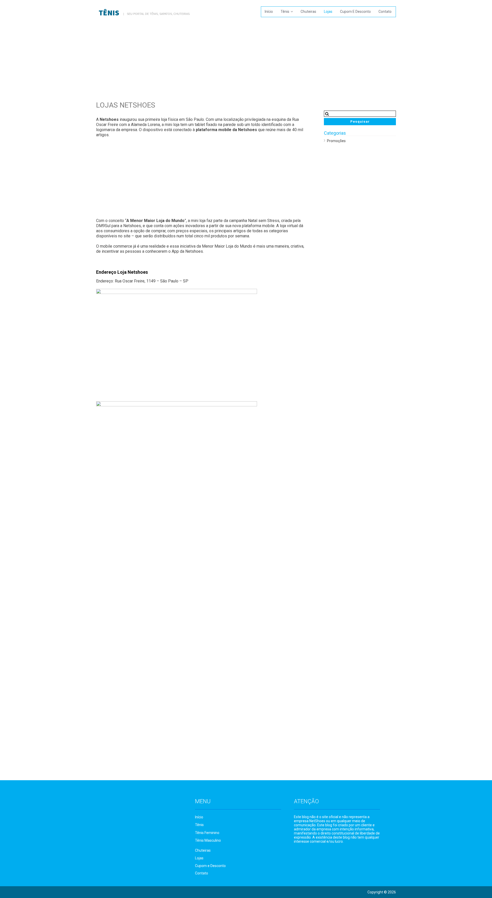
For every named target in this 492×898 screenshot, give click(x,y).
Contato (385, 11)
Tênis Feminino (207, 833)
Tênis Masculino (208, 840)
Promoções (336, 141)
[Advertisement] (246, 57)
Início (269, 11)
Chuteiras (308, 11)
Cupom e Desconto (355, 11)
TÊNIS (109, 12)
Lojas (328, 11)
